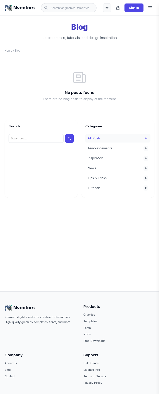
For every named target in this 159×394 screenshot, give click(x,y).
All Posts (117, 138)
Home (8, 50)
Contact (10, 376)
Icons (87, 334)
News (117, 168)
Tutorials (117, 188)
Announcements (117, 148)
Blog (8, 370)
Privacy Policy (92, 382)
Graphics (89, 314)
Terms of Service (94, 376)
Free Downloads (94, 341)
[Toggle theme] (107, 7)
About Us (11, 363)
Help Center (91, 363)
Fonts (87, 328)
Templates (90, 321)
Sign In (134, 8)
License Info (91, 370)
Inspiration (117, 158)
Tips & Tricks (117, 178)
